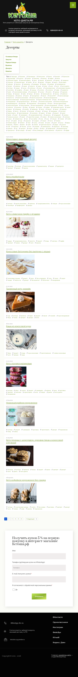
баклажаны (31, 76)
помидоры (54, 111)
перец (10, 111)
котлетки (50, 90)
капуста (32, 86)
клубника (32, 88)
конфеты (19, 90)
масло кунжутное (36, 97)
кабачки (17, 86)
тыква (42, 122)
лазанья (17, 94)
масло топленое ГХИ (44, 99)
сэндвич (36, 121)
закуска (18, 84)
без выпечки (50, 130)
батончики (41, 76)
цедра (56, 124)
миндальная (11, 101)
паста (42, 109)
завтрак (10, 84)
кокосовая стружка (64, 88)
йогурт (10, 86)
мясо (61, 105)
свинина (48, 115)
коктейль (11, 90)
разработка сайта (64, 655)
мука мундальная (51, 105)
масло (44, 96)
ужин (48, 122)
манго (27, 96)
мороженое (32, 103)
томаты (58, 121)
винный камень (26, 80)
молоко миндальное (61, 101)
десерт (42, 82)
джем (49, 82)
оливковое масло (58, 107)
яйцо (42, 128)
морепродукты (12, 103)
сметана (67, 117)
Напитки (9, 71)
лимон (37, 94)
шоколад (65, 126)
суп (9, 121)
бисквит (57, 76)
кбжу (45, 86)
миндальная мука (23, 101)
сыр (21, 121)
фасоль (10, 124)
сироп (23, 117)
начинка (18, 107)
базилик (22, 76)
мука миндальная (37, 105)
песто (16, 111)
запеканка (27, 84)
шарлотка (56, 126)
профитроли (51, 128)
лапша (30, 94)
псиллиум (34, 113)
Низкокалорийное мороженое (21, 402)
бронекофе (11, 78)
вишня (42, 80)
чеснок (23, 126)
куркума (64, 92)
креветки (65, 90)
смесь (29, 130)
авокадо (14, 76)
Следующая (30, 519)
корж (27, 90)
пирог (39, 111)
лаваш (10, 94)
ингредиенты (61, 84)
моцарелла (42, 103)
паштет (49, 109)
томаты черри (12, 122)
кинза (24, 88)
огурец (40, 107)
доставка (63, 82)
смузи (10, 119)
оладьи (47, 107)
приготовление (23, 113)
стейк (69, 119)
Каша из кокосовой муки (18, 326)
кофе (57, 90)
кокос (40, 88)
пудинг (42, 113)
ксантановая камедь (20, 92)
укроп (55, 122)
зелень (44, 84)
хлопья (36, 124)
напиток (10, 107)
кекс (51, 86)
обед (26, 107)
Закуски (8, 59)
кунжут (42, 92)
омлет (68, 107)
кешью (17, 88)
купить (49, 92)
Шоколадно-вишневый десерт (21, 139)
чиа (30, 126)
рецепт (56, 113)
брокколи (66, 76)
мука (50, 103)
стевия (62, 119)
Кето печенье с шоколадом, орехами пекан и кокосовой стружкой (34, 441)
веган (58, 78)
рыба (9, 115)
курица (56, 92)
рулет (63, 113)
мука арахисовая (60, 103)
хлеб (29, 124)
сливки (44, 117)
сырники (28, 121)
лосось (57, 94)
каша (39, 86)
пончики (63, 111)
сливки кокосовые (55, 117)
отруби (26, 109)
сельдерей (57, 115)
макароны (11, 96)
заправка (36, 84)
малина (19, 96)
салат (15, 115)
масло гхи (11, 97)
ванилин (36, 78)
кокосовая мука (50, 88)
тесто (51, 121)
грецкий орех (20, 82)
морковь (23, 103)
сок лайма (34, 119)
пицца (46, 111)
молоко (34, 101)
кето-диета (65, 86)
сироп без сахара (33, 117)
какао (25, 86)
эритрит (23, 128)
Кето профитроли (15, 176)
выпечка (49, 80)
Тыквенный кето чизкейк (18, 288)
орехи (10, 109)
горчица (10, 82)
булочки (20, 78)
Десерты (9, 68)
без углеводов (38, 130)
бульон (28, 78)
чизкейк (36, 126)
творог (44, 121)
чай (9, 126)
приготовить (12, 113)
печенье (31, 111)
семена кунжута (13, 117)
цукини (63, 124)
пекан (56, 109)
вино (35, 80)
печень (23, 111)
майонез (64, 94)
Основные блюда (12, 56)
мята (67, 105)
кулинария (33, 92)
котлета (41, 90)
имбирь (51, 84)
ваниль (44, 78)
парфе (67, 130)
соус (47, 119)
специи (54, 119)
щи (16, 128)
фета (16, 124)
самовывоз (24, 115)
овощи (32, 107)
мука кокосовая (13, 105)
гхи (36, 82)
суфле (15, 121)
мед (55, 99)
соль (41, 119)
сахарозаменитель (36, 115)
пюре (49, 113)
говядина (65, 80)
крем (9, 92)
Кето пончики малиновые (19, 363)
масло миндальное (51, 97)
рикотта (59, 130)
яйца (36, 128)
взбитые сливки (13, 80)
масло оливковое (13, 99)
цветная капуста (46, 124)
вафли (51, 78)
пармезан (35, 109)
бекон (50, 76)
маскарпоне (35, 96)
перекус (64, 109)
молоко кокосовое (46, 101)
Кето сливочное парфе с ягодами (23, 214)
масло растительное (28, 99)
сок (27, 119)
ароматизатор (62, 128)
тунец (35, 122)
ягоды (30, 128)
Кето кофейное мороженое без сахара (26, 480)
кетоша (10, 88)
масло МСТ (52, 96)
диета (55, 82)
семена (65, 115)
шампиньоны (46, 126)
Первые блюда (11, 62)
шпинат (10, 128)
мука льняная (25, 105)
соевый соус (19, 119)
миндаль (62, 99)
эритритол (11, 130)
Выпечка (9, 65)
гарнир (57, 80)
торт (29, 122)
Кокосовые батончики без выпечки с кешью (28, 251)
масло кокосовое (22, 97)
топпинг (22, 122)
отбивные (18, 109)
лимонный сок (47, 94)
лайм (24, 94)
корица (33, 90)
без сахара (20, 130)
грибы (30, 82)
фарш (68, 122)
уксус (61, 122)
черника (15, 126)
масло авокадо (64, 96)
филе (23, 124)
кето (57, 86)
